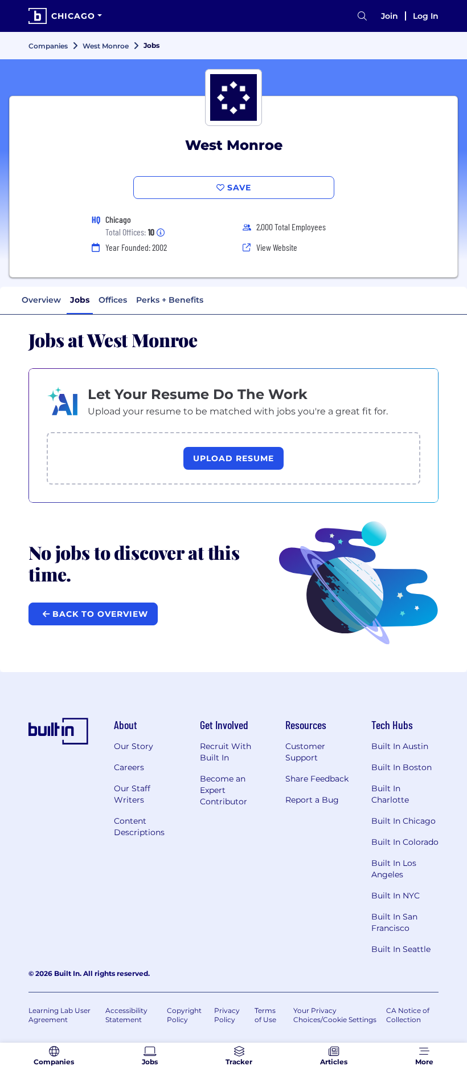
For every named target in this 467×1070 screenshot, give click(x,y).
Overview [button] (41, 300)
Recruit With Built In (225, 752)
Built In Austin (399, 746)
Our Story (133, 746)
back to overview (99, 614)
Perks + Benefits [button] (169, 300)
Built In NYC (395, 895)
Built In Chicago (403, 821)
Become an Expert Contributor (223, 790)
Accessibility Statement (126, 1015)
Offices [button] (113, 300)
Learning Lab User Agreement (59, 1015)
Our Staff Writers (132, 794)
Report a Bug (312, 800)
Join (389, 16)
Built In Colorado (405, 842)
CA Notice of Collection (407, 1015)
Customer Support (305, 752)
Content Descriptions (139, 826)
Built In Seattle (401, 949)
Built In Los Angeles (393, 869)
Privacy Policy (227, 1015)
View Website (276, 247)
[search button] (362, 16)
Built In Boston (401, 767)
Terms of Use (265, 1015)
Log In (426, 16)
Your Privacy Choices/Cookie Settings (334, 1015)
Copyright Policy (184, 1015)
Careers (129, 767)
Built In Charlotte (390, 794)
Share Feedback (317, 779)
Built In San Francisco (394, 922)
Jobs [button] (79, 300)
